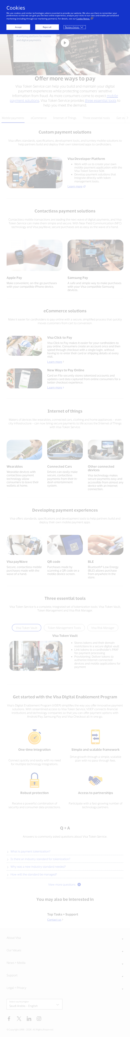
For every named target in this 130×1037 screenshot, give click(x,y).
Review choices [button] (72, 27)
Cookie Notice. (83, 18)
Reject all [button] (47, 27)
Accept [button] (18, 27)
